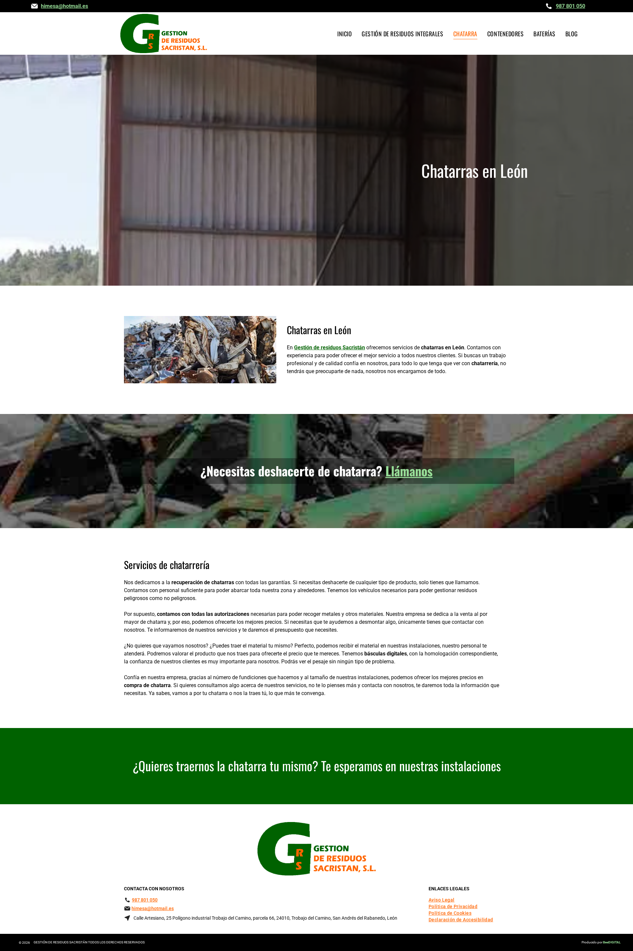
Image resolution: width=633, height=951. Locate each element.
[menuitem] (344, 33)
